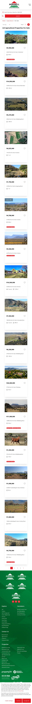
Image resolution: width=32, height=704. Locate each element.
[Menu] (29, 5)
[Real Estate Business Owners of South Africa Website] (6, 677)
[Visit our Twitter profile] (16, 601)
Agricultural (10, 20)
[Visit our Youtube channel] (19, 601)
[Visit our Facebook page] (13, 601)
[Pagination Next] (23, 568)
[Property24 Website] (7, 672)
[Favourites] (25, 48)
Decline (18, 700)
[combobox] (11, 12)
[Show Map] (28, 24)
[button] (25, 39)
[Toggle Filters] (2, 16)
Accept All (26, 700)
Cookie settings (9, 700)
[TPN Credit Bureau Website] (15, 677)
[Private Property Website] (18, 671)
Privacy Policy (20, 691)
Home (3, 20)
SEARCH (18, 16)
